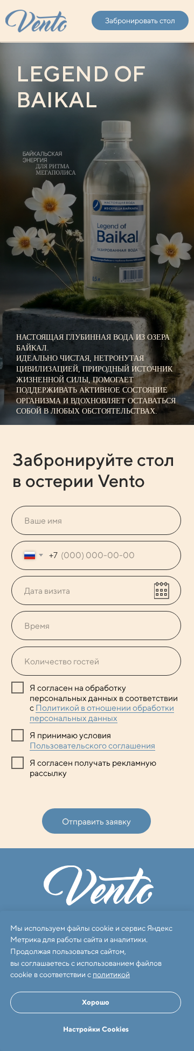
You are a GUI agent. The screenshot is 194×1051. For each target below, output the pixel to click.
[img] (36, 21)
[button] (140, 20)
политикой (111, 974)
